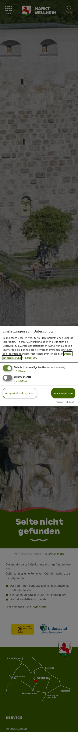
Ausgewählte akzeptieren (19, 393)
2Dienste (20, 380)
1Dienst (20, 371)
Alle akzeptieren (63, 393)
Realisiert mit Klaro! (65, 402)
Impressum (30, 357)
